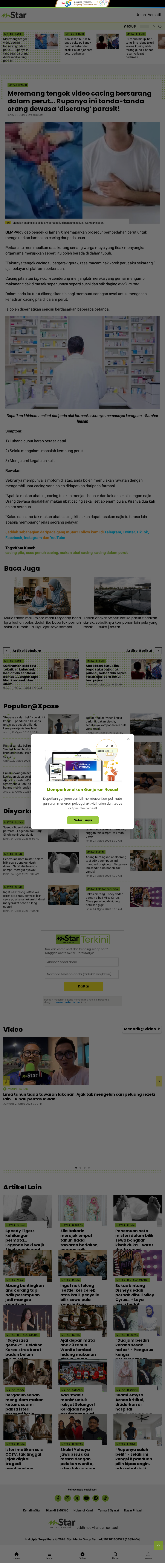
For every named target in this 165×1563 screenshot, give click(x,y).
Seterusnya (83, 820)
